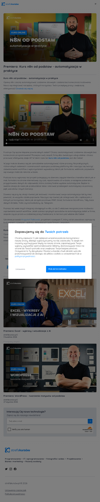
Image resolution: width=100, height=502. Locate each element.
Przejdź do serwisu (57, 269)
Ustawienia (20, 269)
